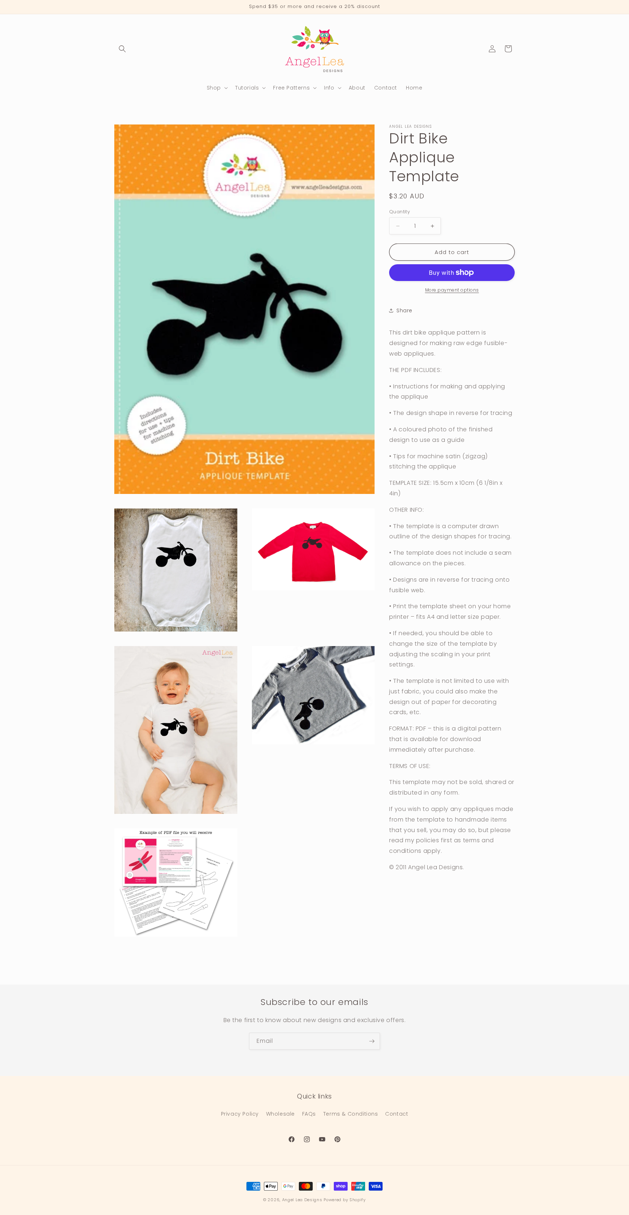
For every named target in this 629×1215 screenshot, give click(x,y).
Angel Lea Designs (302, 1200)
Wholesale (280, 1114)
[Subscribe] (372, 1041)
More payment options (452, 290)
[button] (122, 49)
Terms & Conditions (350, 1114)
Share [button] (404, 310)
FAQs (309, 1114)
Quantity (399, 211)
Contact (396, 1114)
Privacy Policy (240, 1114)
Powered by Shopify (345, 1200)
